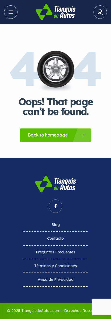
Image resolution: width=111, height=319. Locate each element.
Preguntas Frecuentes (55, 252)
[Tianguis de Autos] (55, 12)
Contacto (55, 238)
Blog (55, 224)
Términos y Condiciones (55, 265)
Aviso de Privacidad (56, 279)
